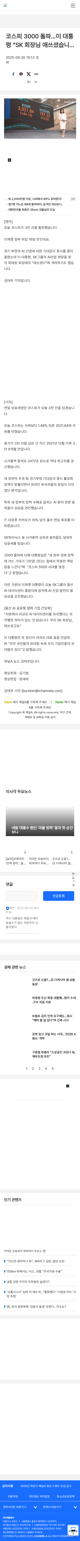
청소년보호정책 (65, 1496)
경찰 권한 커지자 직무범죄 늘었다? (28, 1282)
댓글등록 (58, 896)
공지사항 (7, 1486)
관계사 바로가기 (52, 1507)
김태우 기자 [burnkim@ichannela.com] (33, 691)
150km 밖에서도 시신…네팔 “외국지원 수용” (34, 1271)
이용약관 (13, 1496)
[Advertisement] (40, 1429)
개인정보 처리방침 (39, 1496)
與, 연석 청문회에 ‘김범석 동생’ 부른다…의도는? (36, 1307)
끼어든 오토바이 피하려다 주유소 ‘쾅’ (25, 1251)
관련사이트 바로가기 (14, 1507)
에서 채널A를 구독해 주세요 (26, 702)
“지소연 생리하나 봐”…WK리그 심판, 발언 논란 (35, 1261)
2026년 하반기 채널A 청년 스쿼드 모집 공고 (45, 1486)
